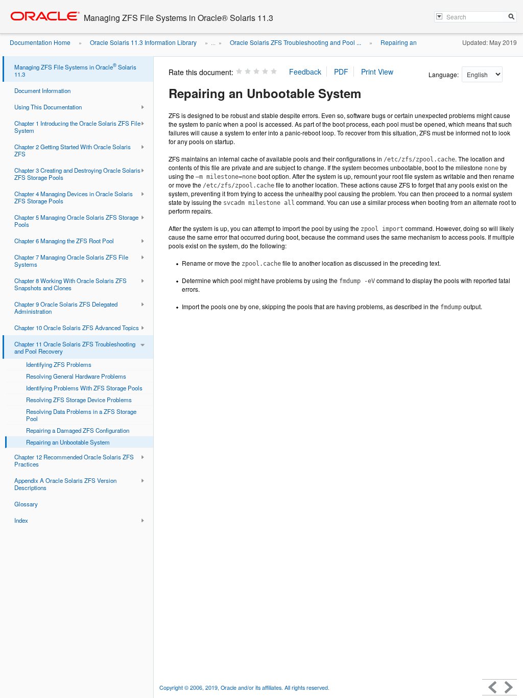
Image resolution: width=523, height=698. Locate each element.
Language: (444, 74)
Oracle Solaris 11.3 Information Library (143, 42)
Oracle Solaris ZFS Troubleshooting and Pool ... (295, 42)
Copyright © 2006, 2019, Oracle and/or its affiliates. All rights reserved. (244, 687)
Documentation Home (40, 42)
